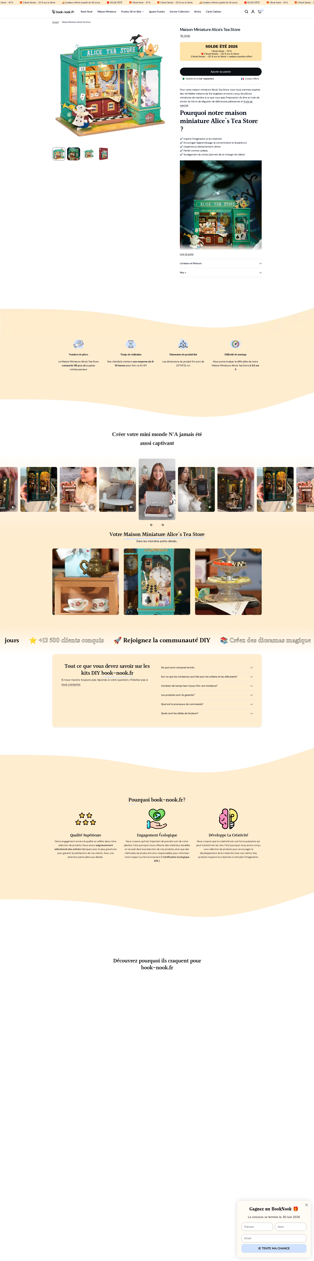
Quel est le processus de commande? (182, 704)
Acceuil (55, 22)
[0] (259, 11)
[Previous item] (151, 525)
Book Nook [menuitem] (86, 11)
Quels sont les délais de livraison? (179, 713)
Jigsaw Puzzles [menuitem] (157, 11)
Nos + (183, 272)
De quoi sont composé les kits (177, 667)
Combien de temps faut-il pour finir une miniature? (189, 685)
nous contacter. (70, 684)
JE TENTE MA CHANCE (274, 1248)
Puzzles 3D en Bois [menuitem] (131, 11)
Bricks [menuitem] (197, 11)
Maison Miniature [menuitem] (106, 11)
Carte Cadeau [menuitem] (213, 11)
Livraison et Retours (191, 263)
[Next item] (162, 525)
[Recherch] (246, 11)
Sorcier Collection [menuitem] (179, 11)
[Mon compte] (253, 11)
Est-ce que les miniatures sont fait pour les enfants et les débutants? (199, 676)
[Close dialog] (306, 1205)
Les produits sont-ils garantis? (178, 695)
